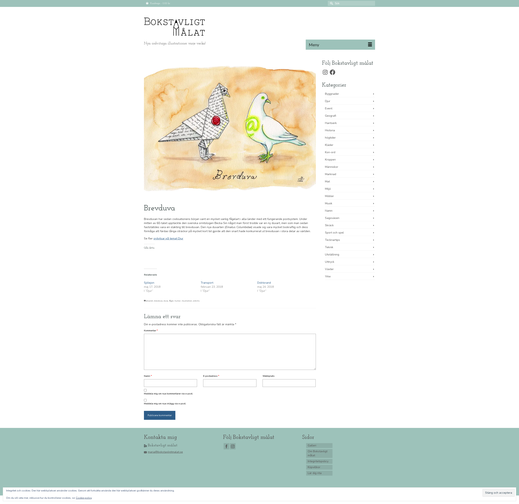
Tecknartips (332, 240)
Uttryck (329, 262)
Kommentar (151, 330)
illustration (187, 300)
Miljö (328, 189)
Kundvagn (159, 3)
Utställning (332, 254)
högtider (330, 138)
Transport (207, 283)
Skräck (329, 225)
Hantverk (331, 123)
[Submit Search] (331, 3)
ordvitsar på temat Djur (168, 238)
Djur (327, 101)
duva (166, 300)
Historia (330, 130)
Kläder (329, 145)
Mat (327, 181)
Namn (148, 376)
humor (178, 300)
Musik (328, 203)
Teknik (329, 247)
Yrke (328, 276)
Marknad (330, 174)
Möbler (329, 196)
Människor (331, 167)
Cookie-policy (84, 498)
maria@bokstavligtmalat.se (165, 452)
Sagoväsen (332, 218)
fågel (171, 300)
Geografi (330, 116)
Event (328, 108)
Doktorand (264, 283)
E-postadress (211, 376)
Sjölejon (149, 283)
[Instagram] (233, 446)
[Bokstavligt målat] (180, 27)
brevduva (158, 300)
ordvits (196, 300)
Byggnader (332, 94)
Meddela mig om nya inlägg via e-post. (165, 403)
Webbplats (269, 376)
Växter (329, 269)
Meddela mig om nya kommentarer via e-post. (168, 393)
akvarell (149, 300)
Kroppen (330, 160)
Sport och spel (334, 233)
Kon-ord (330, 152)
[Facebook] (226, 446)
